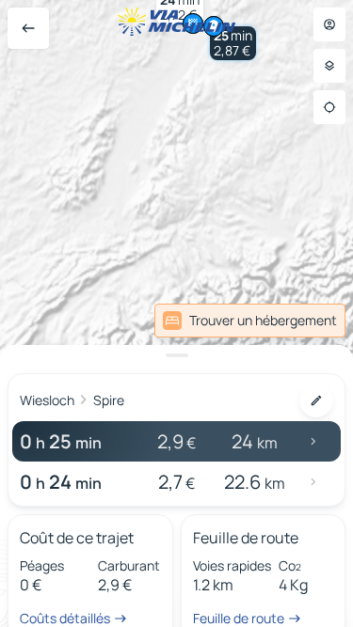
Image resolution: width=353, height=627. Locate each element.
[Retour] (28, 28)
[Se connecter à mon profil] (329, 24)
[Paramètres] (329, 66)
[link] (249, 320)
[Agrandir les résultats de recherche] (176, 355)
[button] (233, 43)
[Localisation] (329, 107)
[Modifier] (316, 400)
